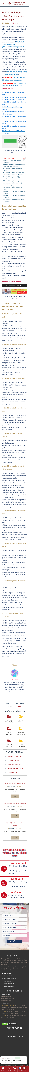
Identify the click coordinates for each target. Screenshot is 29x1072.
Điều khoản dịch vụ (9, 983)
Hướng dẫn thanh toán (10, 978)
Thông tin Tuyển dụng (9, 976)
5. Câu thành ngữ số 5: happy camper (14, 181)
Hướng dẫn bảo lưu (9, 981)
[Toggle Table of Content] (23, 158)
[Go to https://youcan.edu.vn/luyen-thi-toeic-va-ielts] (21, 731)
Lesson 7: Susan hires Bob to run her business (14, 161)
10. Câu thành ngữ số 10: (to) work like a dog (14, 200)
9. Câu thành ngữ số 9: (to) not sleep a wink (15, 196)
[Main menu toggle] (3, 3)
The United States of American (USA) (13, 44)
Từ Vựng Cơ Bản (13, 760)
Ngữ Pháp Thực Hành (15, 756)
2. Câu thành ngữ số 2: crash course (14, 172)
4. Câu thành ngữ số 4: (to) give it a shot (13, 178)
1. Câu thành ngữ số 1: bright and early (13, 169)
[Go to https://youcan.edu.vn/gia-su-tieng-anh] (9, 731)
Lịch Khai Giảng (13, 772)
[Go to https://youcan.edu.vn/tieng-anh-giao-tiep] (9, 718)
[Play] (4, 285)
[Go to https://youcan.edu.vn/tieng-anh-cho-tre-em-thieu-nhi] (21, 718)
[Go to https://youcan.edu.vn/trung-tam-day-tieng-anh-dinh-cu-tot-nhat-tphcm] (9, 743)
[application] (14, 285)
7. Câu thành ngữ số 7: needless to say (13, 188)
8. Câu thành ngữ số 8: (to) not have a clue (15, 192)
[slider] (24, 285)
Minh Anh (11, 828)
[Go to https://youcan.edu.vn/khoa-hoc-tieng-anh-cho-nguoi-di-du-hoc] (21, 743)
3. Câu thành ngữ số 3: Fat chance (13, 175)
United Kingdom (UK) (17, 47)
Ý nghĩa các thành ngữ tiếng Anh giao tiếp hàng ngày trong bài (14, 165)
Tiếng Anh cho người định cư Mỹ (15, 783)
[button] (15, 796)
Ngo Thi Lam (11, 786)
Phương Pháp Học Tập (15, 768)
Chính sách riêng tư (9, 986)
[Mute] (20, 285)
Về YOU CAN (7, 973)
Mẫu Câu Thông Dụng (15, 764)
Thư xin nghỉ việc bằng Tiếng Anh (15, 803)
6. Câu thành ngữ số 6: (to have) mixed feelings (13, 184)
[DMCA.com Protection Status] (9, 1023)
